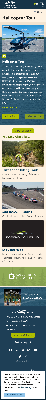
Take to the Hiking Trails (20, 170)
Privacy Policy (25, 387)
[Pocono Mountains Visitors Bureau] (10, 4)
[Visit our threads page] (17, 350)
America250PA (22, 335)
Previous (12, 116)
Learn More (8, 107)
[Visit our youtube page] (35, 350)
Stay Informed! (13, 250)
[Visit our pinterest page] (23, 350)
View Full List (22, 130)
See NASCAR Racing (17, 212)
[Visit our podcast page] (26, 357)
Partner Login (22, 342)
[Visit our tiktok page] (20, 357)
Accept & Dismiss (14, 394)
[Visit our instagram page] (28, 350)
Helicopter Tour (13, 61)
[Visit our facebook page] (10, 350)
